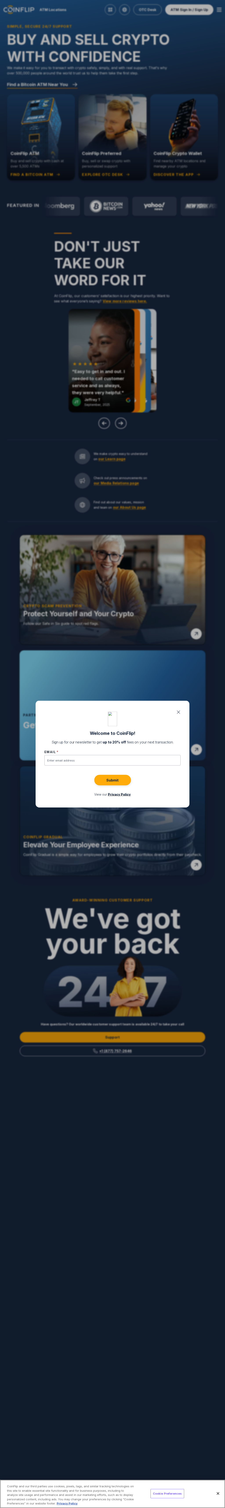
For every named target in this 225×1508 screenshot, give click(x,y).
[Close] (218, 1493)
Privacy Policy (67, 1503)
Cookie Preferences (167, 1493)
